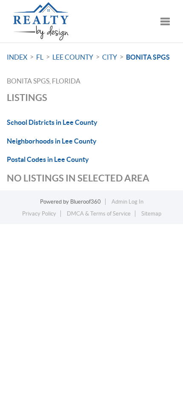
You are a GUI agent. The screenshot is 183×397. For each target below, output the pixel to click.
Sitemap (151, 213)
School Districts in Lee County (52, 122)
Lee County (72, 57)
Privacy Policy (39, 213)
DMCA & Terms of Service (99, 213)
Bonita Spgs (148, 57)
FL (39, 57)
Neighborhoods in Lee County (52, 141)
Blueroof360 (85, 201)
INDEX (17, 57)
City (109, 57)
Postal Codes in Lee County (48, 159)
